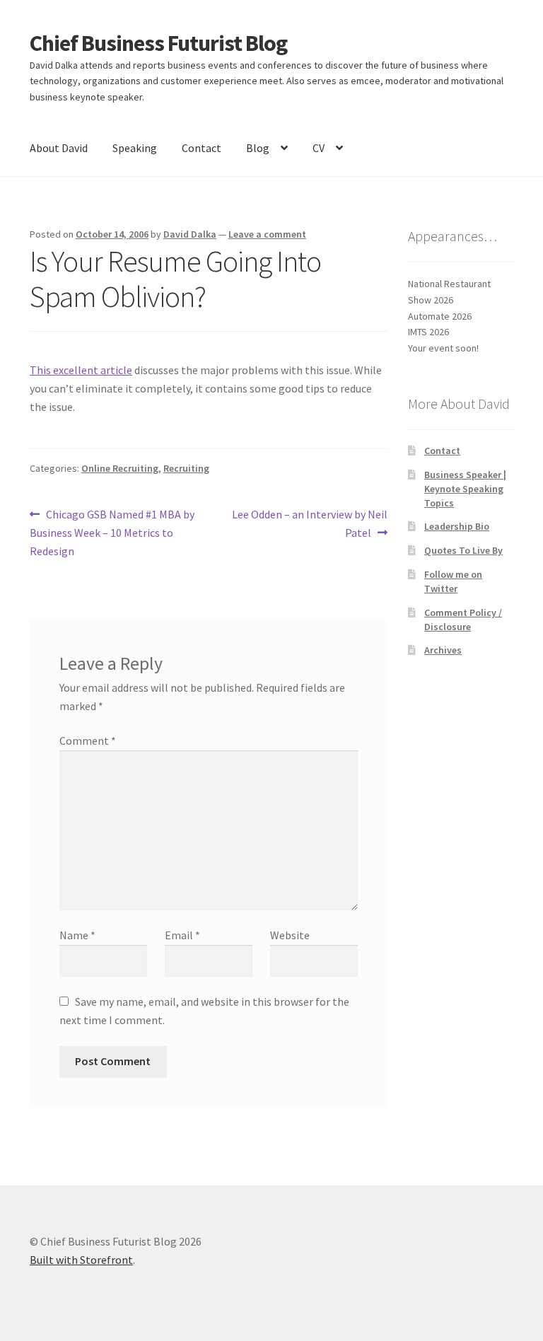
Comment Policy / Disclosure (463, 619)
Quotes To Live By (463, 550)
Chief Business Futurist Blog (158, 43)
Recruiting (186, 468)
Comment (87, 740)
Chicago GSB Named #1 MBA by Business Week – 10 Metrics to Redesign (112, 532)
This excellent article (81, 370)
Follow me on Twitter (453, 581)
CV (319, 148)
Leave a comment (267, 234)
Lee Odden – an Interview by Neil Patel (309, 523)
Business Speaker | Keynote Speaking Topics (465, 488)
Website (290, 935)
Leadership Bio (456, 526)
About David (59, 148)
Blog (257, 148)
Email (182, 935)
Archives (443, 650)
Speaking (134, 148)
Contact (201, 148)
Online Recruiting (119, 468)
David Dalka (189, 234)
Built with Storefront (81, 1260)
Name (77, 935)
